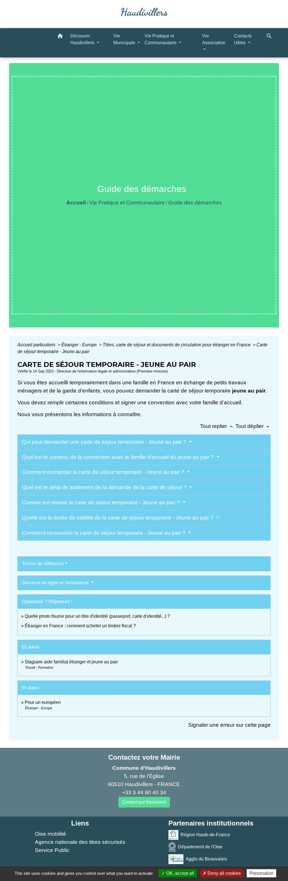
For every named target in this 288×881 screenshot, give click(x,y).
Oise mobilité (50, 834)
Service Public (52, 850)
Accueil (76, 203)
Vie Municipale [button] (124, 39)
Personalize (261, 873)
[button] (60, 37)
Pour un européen (43, 702)
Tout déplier (253, 426)
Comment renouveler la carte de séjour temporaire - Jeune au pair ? (104, 533)
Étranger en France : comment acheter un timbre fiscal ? (80, 625)
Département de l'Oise (200, 846)
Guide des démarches (195, 203)
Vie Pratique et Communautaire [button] (161, 39)
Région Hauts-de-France (205, 834)
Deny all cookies (223, 873)
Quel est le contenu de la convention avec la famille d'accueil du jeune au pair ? (118, 457)
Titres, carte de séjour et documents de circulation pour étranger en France (177, 344)
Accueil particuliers (37, 344)
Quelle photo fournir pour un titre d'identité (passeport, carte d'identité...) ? (97, 616)
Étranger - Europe (79, 344)
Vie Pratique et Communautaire (127, 203)
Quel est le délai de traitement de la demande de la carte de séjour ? (105, 487)
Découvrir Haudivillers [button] (82, 39)
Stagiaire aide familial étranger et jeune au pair (71, 661)
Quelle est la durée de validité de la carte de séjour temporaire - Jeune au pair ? (118, 518)
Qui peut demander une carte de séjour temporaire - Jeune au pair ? (105, 442)
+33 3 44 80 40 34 (144, 792)
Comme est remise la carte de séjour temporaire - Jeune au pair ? (101, 502)
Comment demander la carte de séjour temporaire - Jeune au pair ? (104, 472)
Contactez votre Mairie (144, 757)
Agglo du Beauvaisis (206, 859)
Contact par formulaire (144, 802)
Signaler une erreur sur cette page (229, 725)
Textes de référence (43, 563)
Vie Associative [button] (213, 39)
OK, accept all (179, 873)
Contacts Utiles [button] (243, 39)
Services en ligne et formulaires (56, 582)
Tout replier (217, 426)
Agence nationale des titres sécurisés (80, 842)
